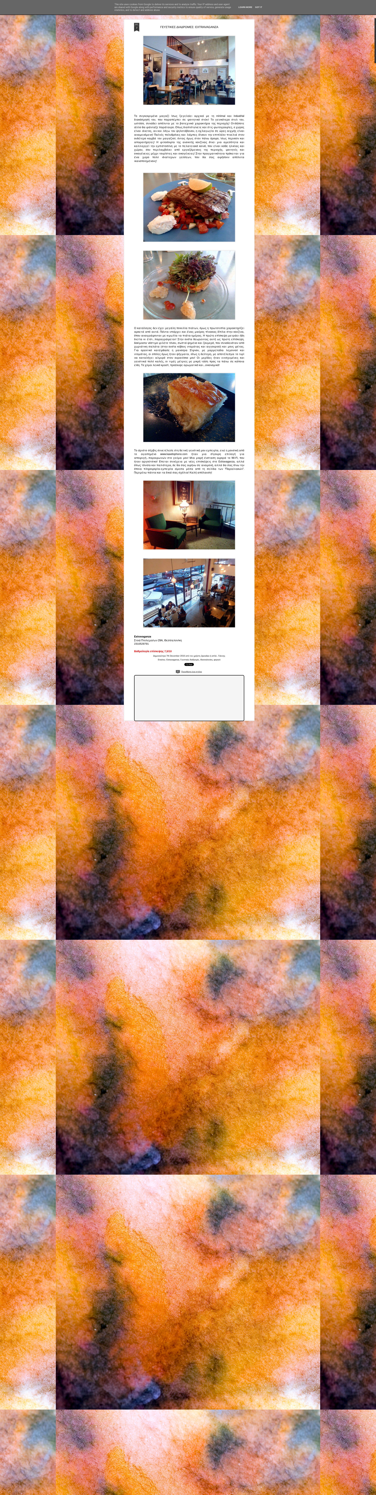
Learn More (245, 7)
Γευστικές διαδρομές (189, 659)
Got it (258, 7)
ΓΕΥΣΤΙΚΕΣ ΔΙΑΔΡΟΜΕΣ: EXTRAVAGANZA (189, 27)
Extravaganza (172, 659)
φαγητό (217, 659)
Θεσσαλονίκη (206, 659)
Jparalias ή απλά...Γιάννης (213, 656)
